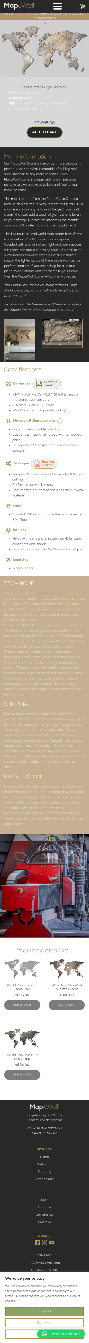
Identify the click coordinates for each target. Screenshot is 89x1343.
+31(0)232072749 (44, 1270)
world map (28, 108)
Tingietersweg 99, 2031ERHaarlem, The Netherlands (44, 1118)
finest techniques (48, 593)
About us (44, 1207)
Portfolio (44, 1222)
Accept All (45, 1311)
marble (42, 103)
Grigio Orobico (26, 103)
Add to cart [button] (22, 1005)
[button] (44, 22)
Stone (28, 98)
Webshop (44, 1164)
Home (44, 1157)
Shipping (44, 1171)
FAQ (44, 1200)
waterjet (14, 108)
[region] (44, 1307)
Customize (44, 1322)
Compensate (44, 1179)
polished (54, 103)
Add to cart (44, 132)
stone (65, 103)
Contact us (44, 1214)
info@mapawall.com (44, 1262)
